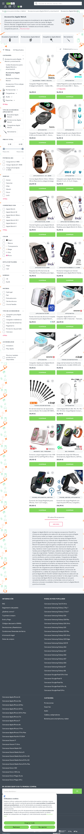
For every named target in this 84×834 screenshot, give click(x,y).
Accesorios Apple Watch (69, 11)
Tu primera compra (8, 615)
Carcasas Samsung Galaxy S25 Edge (57, 639)
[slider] (4, 149)
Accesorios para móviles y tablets (14, 11)
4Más (5, 199)
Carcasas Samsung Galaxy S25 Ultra (57, 635)
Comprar (42, 97)
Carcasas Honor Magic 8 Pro (12, 780)
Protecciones (49, 703)
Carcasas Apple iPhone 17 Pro (12, 728)
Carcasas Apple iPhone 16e (11, 701)
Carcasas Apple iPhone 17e (11, 717)
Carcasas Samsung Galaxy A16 (55, 671)
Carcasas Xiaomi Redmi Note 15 (13, 752)
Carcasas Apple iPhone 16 (11, 697)
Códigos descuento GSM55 (11, 623)
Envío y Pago (6, 619)
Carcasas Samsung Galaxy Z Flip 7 (56, 608)
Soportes (47, 707)
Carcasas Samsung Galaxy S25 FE (56, 643)
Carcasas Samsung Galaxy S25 (55, 627)
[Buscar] (36, 3)
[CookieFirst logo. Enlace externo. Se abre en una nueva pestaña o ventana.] (4, 796)
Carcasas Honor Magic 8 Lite (12, 776)
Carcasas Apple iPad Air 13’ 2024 (13, 736)
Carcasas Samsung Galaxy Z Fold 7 (56, 611)
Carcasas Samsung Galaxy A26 (55, 663)
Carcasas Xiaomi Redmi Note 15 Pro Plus (16, 764)
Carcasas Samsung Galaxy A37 (55, 659)
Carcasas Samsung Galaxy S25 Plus (56, 631)
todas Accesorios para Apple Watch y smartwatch (14, 67)
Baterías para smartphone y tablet (56, 719)
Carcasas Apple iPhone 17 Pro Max (14, 732)
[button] (70, 88)
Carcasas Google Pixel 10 (53, 678)
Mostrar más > (25, 29)
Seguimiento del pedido (10, 608)
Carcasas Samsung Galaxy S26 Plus (56, 619)
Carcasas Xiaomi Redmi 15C (12, 748)
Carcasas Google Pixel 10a (53, 682)
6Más (5, 335)
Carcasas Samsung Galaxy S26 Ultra (57, 623)
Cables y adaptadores (52, 715)
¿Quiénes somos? (8, 611)
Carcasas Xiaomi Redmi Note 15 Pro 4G (16, 756)
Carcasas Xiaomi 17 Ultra (11, 744)
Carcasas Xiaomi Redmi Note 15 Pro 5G (15, 760)
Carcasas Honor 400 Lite (11, 772)
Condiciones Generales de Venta (13, 631)
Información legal (8, 635)
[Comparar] (48, 56)
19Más (5, 104)
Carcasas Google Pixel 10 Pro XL (55, 686)
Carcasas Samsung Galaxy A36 (55, 655)
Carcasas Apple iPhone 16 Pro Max (14, 713)
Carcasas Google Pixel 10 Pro (54, 690)
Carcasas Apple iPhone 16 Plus (12, 705)
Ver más (56, 524)
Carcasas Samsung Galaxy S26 (55, 615)
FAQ (3, 604)
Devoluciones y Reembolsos (12, 627)
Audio (46, 711)
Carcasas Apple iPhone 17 (11, 721)
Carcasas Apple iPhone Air (11, 724)
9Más (5, 230)
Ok (77, 791)
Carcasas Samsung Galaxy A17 (55, 667)
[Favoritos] (14, 6)
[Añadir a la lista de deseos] (52, 56)
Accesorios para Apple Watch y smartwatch (43, 11)
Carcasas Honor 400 (9, 768)
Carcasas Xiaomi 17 (9, 740)
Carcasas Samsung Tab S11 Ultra (55, 604)
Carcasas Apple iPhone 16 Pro (12, 709)
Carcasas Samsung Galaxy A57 (55, 651)
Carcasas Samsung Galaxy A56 (55, 647)
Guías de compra (8, 639)
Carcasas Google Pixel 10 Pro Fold (56, 674)
